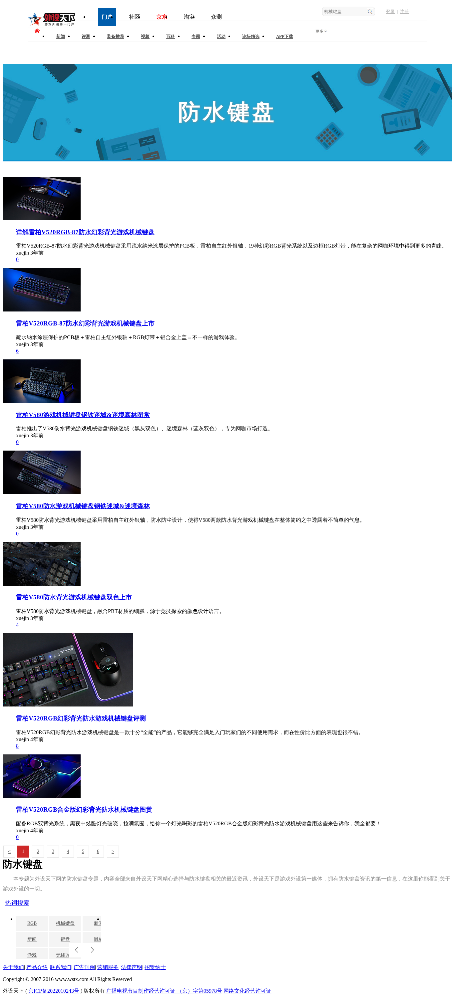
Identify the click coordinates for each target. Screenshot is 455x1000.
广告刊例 (84, 967)
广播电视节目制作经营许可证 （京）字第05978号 (164, 991)
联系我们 (60, 967)
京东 (162, 17)
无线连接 (65, 955)
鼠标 (98, 939)
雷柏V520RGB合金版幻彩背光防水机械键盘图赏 (84, 809)
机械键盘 (65, 923)
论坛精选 (250, 36)
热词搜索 (17, 903)
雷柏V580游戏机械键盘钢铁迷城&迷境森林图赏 (83, 414)
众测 (216, 17)
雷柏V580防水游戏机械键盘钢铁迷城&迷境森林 (83, 505)
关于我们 (13, 967)
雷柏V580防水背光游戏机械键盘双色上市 (74, 597)
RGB (32, 923)
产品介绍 (37, 967)
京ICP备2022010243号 (53, 991)
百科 (170, 36)
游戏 (32, 955)
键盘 (65, 939)
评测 (86, 36)
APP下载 (284, 36)
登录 (390, 11)
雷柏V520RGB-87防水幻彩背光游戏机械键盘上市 (85, 323)
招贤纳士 (155, 967)
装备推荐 (115, 36)
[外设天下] (52, 24)
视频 (145, 36)
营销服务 (108, 967)
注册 (404, 11)
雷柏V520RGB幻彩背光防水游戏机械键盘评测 (81, 718)
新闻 (60, 36)
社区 (134, 17)
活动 (221, 36)
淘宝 (189, 17)
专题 (196, 36)
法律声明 (131, 967)
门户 (107, 17)
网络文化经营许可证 (247, 991)
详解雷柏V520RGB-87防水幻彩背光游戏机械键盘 (85, 232)
